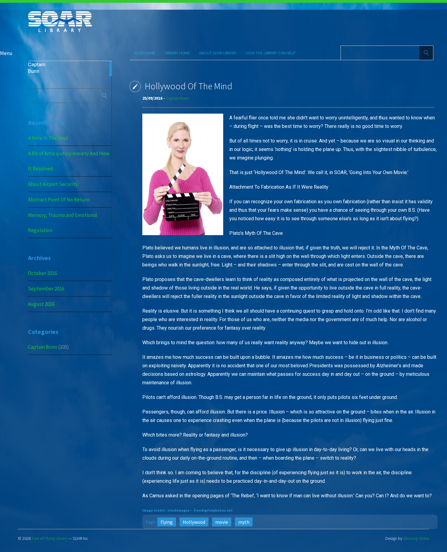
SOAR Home (144, 53)
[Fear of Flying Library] (60, 31)
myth (243, 522)
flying (167, 522)
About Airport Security (53, 184)
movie (221, 522)
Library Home (177, 53)
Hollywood (194, 522)
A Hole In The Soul (48, 138)
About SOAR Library (218, 53)
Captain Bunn (42, 347)
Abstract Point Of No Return (58, 199)
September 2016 (46, 288)
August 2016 (41, 304)
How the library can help (271, 53)
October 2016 (42, 273)
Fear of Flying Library (50, 538)
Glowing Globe (416, 538)
